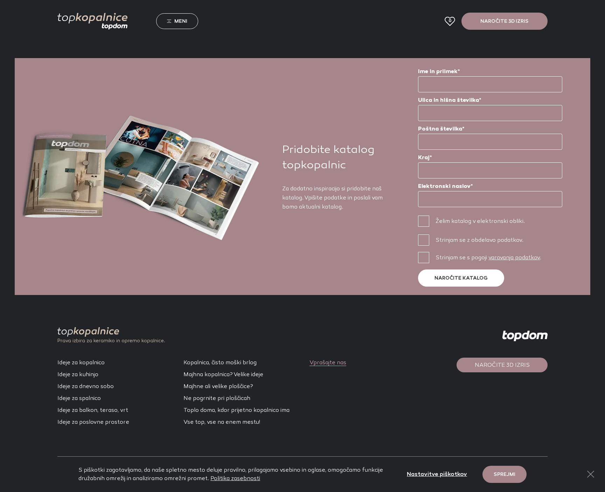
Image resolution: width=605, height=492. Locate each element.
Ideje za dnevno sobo (85, 386)
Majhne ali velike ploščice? (218, 386)
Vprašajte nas (328, 362)
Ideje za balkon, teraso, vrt (92, 410)
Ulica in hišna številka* (449, 100)
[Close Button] (590, 474)
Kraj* (425, 157)
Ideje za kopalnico (81, 362)
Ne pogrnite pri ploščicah (216, 398)
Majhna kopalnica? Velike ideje (223, 374)
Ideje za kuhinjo (77, 374)
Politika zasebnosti (235, 478)
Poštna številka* (441, 128)
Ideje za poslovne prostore (93, 422)
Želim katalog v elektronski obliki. (480, 221)
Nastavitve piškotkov (437, 474)
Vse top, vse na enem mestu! (221, 422)
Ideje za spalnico (79, 398)
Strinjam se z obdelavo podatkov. (479, 240)
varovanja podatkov (514, 257)
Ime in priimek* (439, 71)
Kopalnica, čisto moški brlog (220, 362)
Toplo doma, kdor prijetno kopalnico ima (236, 410)
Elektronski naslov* (445, 186)
